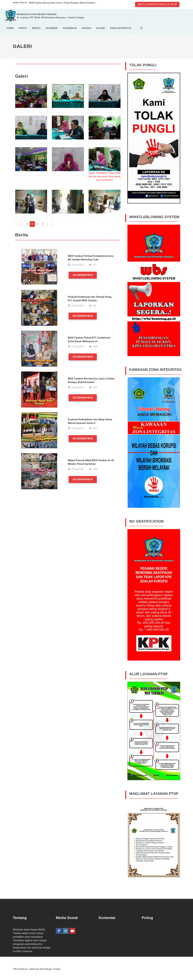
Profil (23, 28)
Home (10, 28)
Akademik (52, 28)
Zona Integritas (120, 28)
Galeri (100, 28)
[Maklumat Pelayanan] (153, 848)
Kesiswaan (70, 28)
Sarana (86, 28)
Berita (36, 28)
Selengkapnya (83, 275)
